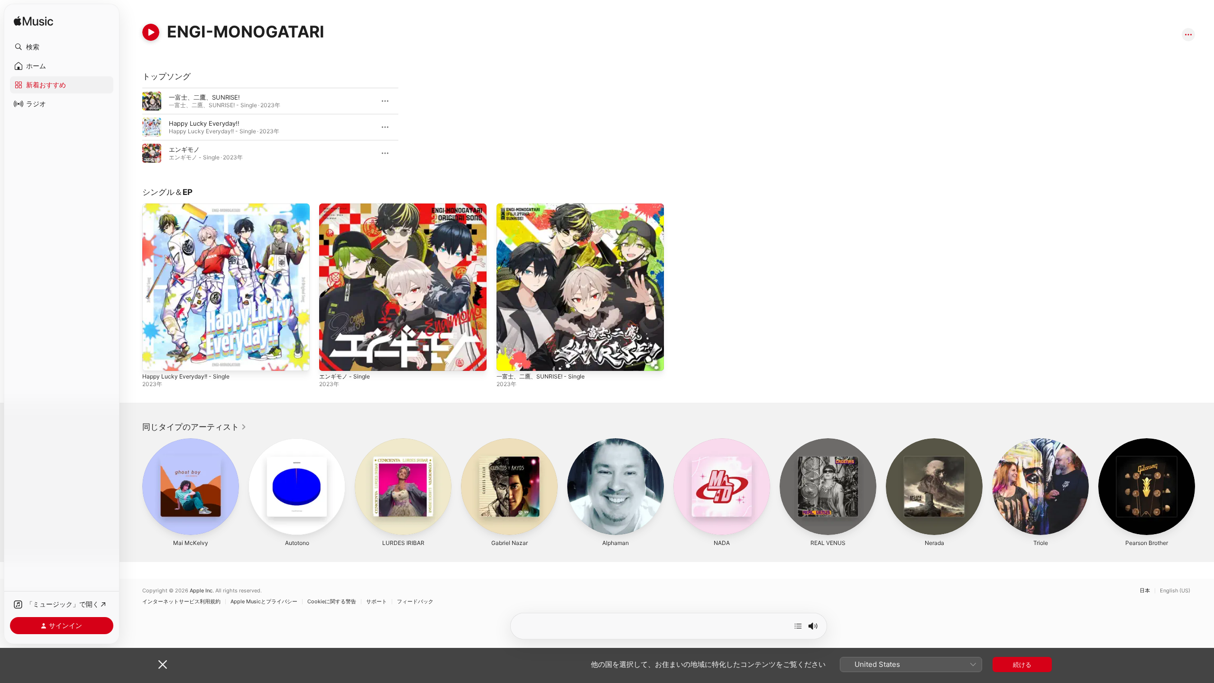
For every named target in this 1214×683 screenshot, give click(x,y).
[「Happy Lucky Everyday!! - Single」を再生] (154, 359)
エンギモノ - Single (347, 207)
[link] (194, 427)
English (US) (1175, 590)
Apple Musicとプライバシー (263, 601)
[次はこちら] (798, 626)
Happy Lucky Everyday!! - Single (190, 207)
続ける (1022, 664)
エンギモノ (184, 149)
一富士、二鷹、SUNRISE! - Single (544, 207)
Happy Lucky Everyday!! (204, 123)
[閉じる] (162, 664)
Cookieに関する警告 (331, 601)
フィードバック (415, 601)
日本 (1145, 590)
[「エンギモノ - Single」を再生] (331, 359)
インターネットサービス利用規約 (181, 601)
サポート (376, 601)
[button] (61, 47)
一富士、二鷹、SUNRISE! (204, 97)
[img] (33, 21)
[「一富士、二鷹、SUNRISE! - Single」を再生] (508, 359)
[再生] (150, 32)
